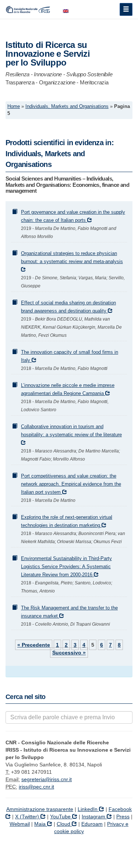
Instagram (94, 816)
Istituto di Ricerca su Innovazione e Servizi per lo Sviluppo (48, 53)
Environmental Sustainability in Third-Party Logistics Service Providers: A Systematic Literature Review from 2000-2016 (66, 566)
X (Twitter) (27, 816)
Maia (40, 824)
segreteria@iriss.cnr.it (46, 779)
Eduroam (92, 824)
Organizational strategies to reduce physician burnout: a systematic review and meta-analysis (72, 257)
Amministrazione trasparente (39, 809)
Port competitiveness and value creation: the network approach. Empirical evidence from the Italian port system (71, 484)
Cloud (64, 824)
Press (123, 816)
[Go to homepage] (28, 9)
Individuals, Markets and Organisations (67, 106)
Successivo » (69, 653)
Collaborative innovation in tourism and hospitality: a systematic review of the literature (71, 430)
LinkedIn (88, 809)
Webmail (20, 824)
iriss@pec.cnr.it (36, 787)
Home (13, 106)
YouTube (61, 816)
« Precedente (33, 645)
